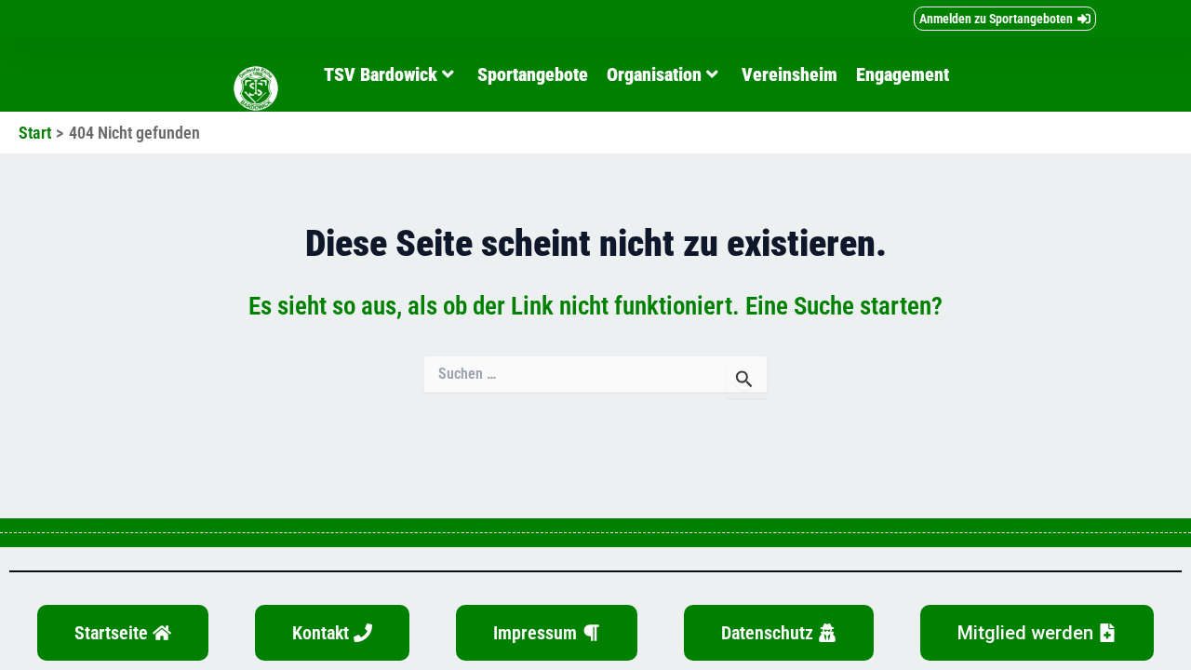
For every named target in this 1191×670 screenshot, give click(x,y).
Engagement (902, 74)
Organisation (654, 74)
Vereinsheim (789, 74)
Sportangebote (532, 74)
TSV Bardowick (380, 74)
